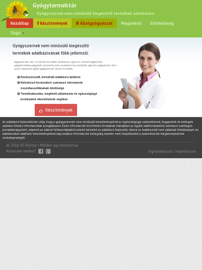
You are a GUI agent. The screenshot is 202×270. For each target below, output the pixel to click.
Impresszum (185, 151)
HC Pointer (28, 145)
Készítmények (53, 23)
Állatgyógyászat (96, 23)
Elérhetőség (162, 23)
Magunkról (131, 23)
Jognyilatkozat (160, 151)
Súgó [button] (16, 33)
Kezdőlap (20, 23)
